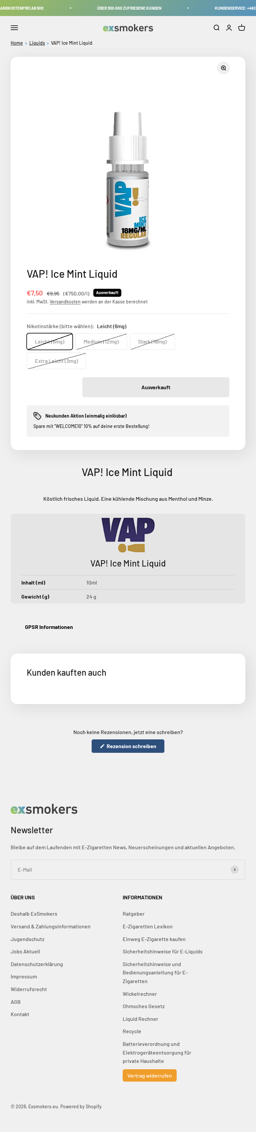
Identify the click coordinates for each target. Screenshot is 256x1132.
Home (17, 43)
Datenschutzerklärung (37, 964)
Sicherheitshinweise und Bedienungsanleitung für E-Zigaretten (155, 972)
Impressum (24, 976)
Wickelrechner (140, 993)
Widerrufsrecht (29, 989)
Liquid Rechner (140, 1018)
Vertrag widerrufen (149, 1075)
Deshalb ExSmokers (34, 913)
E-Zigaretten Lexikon (148, 926)
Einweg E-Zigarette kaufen (154, 939)
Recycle (132, 1031)
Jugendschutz (27, 939)
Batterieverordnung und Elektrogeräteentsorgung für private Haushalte (157, 1052)
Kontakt (20, 1014)
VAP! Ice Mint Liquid (71, 43)
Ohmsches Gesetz (144, 1006)
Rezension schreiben (135, 747)
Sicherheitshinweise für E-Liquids (163, 951)
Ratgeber (134, 913)
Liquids (37, 43)
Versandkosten (65, 301)
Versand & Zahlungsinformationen (51, 926)
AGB (16, 1001)
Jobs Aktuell (25, 951)
